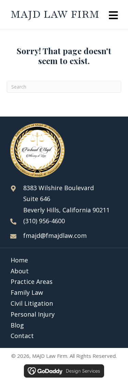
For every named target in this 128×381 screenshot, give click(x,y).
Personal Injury (33, 314)
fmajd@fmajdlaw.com (55, 235)
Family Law (27, 292)
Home (19, 260)
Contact (22, 336)
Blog (17, 325)
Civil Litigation (32, 303)
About (20, 271)
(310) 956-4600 (44, 221)
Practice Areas (32, 281)
